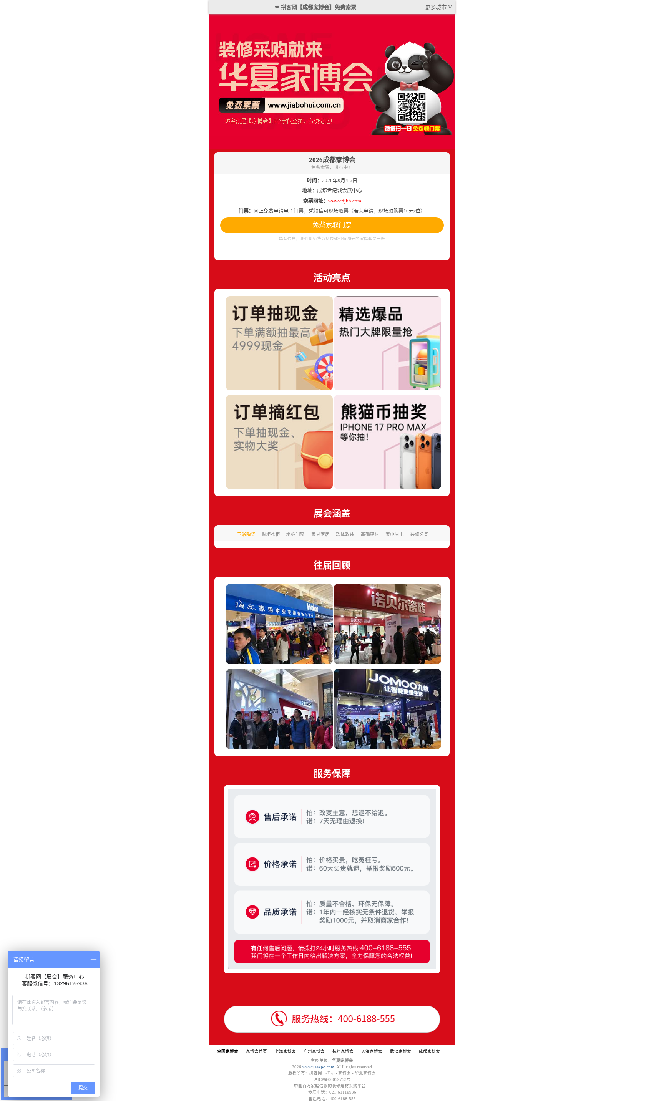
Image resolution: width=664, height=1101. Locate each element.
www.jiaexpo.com (318, 1067)
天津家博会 (371, 1051)
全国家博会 (227, 1051)
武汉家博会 (400, 1051)
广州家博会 (314, 1051)
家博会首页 (256, 1051)
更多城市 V (438, 7)
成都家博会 (429, 1051)
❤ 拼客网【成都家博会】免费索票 (315, 7)
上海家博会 (285, 1051)
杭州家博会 (343, 1051)
